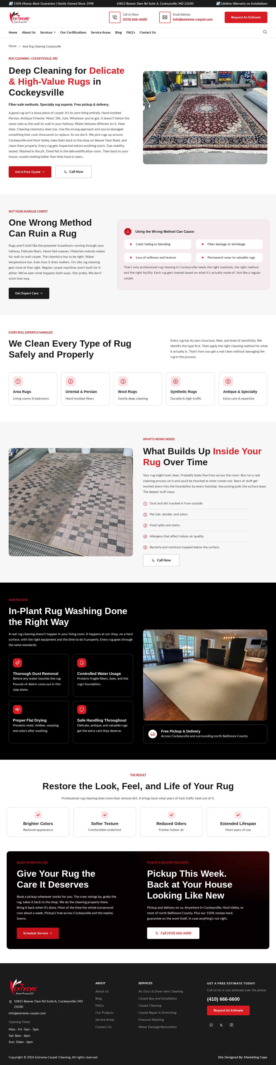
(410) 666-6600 (223, 999)
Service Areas (101, 32)
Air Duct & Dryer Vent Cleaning (160, 991)
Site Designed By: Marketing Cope (242, 1057)
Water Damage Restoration (157, 1027)
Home (13, 32)
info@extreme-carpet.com (27, 1013)
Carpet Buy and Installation (157, 998)
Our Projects (104, 1012)
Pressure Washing (151, 1019)
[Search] (265, 32)
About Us (29, 32)
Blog (118, 32)
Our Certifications (73, 32)
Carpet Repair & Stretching (157, 1012)
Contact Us (148, 32)
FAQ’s (130, 32)
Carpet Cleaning (149, 1005)
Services (46, 32)
